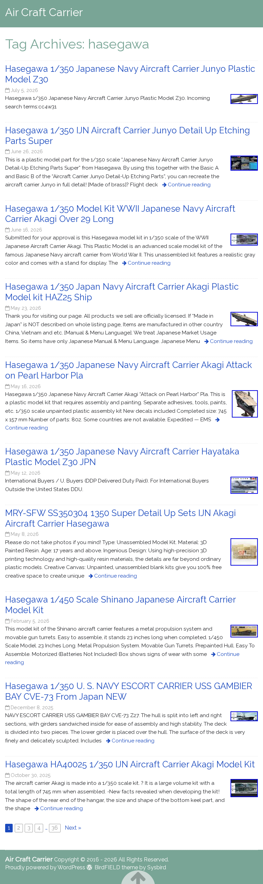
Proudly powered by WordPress (45, 867)
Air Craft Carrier (44, 12)
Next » (73, 827)
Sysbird (156, 867)
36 (54, 827)
